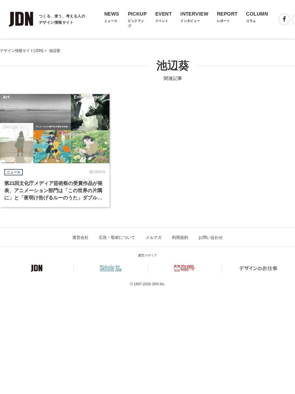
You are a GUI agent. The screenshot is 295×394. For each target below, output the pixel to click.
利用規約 (180, 237)
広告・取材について (117, 237)
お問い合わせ (210, 237)
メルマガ (153, 237)
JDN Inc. (158, 284)
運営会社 (80, 237)
